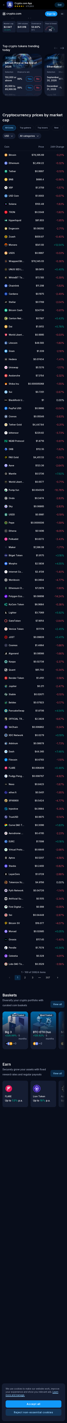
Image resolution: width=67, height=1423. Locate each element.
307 (48, 977)
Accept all (33, 1404)
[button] (14, 147)
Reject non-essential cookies (33, 1412)
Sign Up (51, 13)
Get (60, 4)
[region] (33, 1402)
